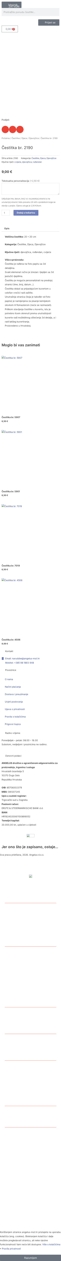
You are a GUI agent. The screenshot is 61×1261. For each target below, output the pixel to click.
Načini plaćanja (13, 686)
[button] (5, 129)
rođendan (37, 162)
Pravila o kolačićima (15, 716)
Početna (6, 138)
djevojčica (27, 162)
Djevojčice (34, 138)
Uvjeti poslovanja (14, 701)
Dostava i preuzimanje (16, 694)
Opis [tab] (6, 228)
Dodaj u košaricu (26, 212)
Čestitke (16, 138)
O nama (9, 679)
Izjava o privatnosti (15, 709)
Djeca (24, 138)
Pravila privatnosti (11, 1248)
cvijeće (17, 162)
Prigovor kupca (13, 724)
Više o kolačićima (51, 1244)
